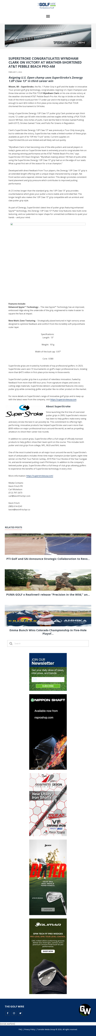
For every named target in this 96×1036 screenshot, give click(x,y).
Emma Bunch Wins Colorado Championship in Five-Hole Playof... (48, 631)
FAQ (20, 1029)
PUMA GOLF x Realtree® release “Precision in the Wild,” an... (48, 594)
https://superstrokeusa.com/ (39, 475)
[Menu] (48, 16)
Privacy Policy (29, 1029)
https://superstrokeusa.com (63, 399)
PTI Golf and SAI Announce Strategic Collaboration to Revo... (48, 559)
